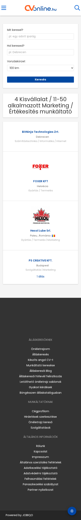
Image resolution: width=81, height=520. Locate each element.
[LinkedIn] (44, 328)
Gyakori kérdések (40, 387)
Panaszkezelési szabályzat (40, 484)
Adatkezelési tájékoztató (40, 468)
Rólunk (40, 446)
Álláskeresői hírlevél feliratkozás (40, 376)
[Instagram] (38, 328)
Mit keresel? (15, 30)
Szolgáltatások (41, 428)
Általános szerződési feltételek (40, 462)
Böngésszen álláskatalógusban (41, 393)
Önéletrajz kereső (40, 422)
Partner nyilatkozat (40, 490)
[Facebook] (31, 328)
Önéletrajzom (40, 349)
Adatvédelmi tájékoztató (41, 473)
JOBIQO (27, 515)
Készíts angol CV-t (40, 360)
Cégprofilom (40, 411)
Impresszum (40, 457)
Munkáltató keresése (40, 365)
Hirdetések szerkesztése (40, 417)
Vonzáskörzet (16, 61)
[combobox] (40, 36)
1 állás (40, 276)
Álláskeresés (40, 354)
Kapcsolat (40, 451)
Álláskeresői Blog (40, 371)
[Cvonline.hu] (40, 7)
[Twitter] (50, 328)
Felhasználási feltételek (40, 479)
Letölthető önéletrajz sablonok (40, 382)
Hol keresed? (15, 46)
